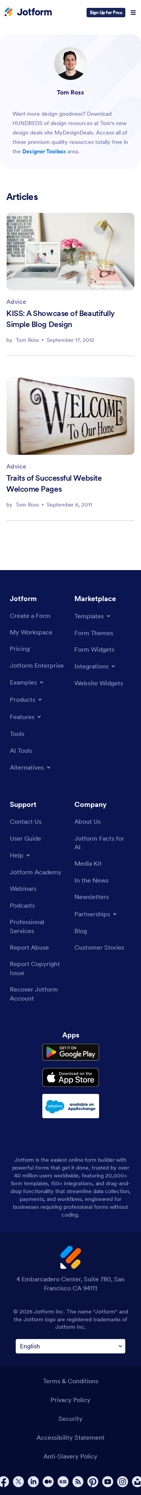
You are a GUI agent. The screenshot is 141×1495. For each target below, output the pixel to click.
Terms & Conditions (70, 1381)
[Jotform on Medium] (48, 1481)
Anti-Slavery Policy (70, 1456)
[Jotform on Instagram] (122, 1481)
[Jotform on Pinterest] (92, 1481)
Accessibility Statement (70, 1437)
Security (70, 1418)
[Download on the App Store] (70, 1077)
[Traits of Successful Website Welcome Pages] (70, 416)
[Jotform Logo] (28, 12)
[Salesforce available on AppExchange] (70, 1106)
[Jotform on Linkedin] (33, 1481)
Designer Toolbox (44, 151)
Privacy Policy (70, 1400)
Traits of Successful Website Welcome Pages (53, 483)
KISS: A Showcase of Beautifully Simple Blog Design (60, 318)
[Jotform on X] (18, 1481)
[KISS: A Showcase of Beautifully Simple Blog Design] (70, 252)
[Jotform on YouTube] (107, 1481)
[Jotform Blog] (63, 1481)
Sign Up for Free (106, 12)
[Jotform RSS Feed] (77, 1481)
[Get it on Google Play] (70, 1052)
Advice (16, 301)
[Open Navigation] (133, 12)
